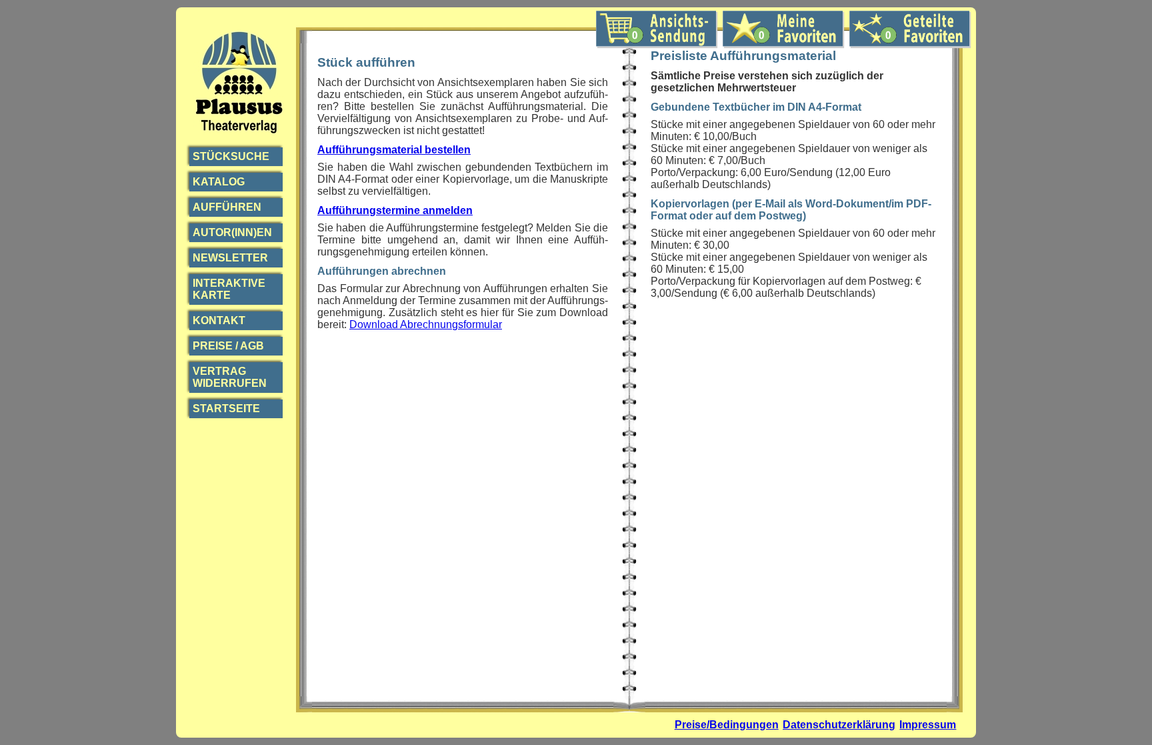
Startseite (226, 408)
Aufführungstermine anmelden (395, 210)
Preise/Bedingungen (727, 724)
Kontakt (219, 320)
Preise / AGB (228, 345)
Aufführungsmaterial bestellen (394, 149)
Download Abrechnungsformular (425, 324)
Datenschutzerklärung (839, 724)
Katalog (219, 181)
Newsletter (230, 257)
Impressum (927, 724)
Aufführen (227, 207)
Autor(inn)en (232, 232)
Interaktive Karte (229, 289)
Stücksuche (231, 156)
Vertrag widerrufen (230, 377)
